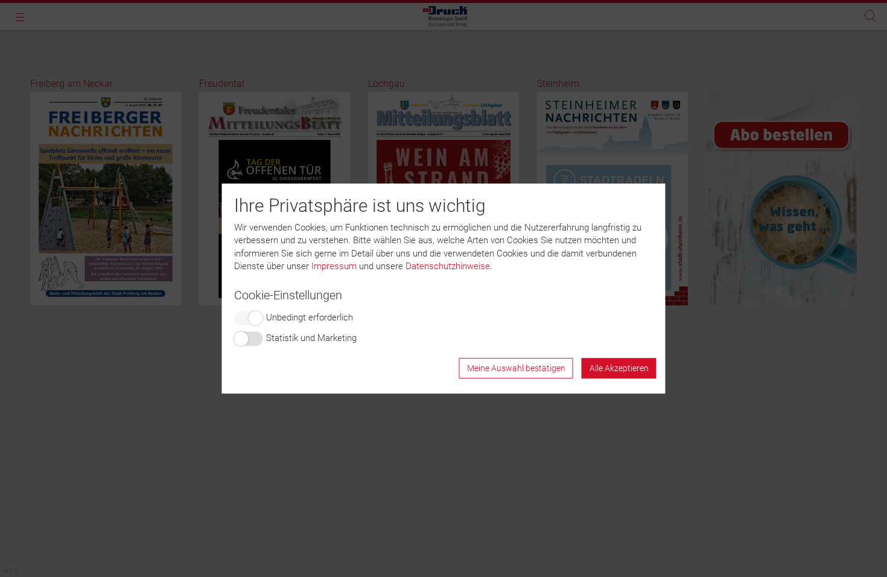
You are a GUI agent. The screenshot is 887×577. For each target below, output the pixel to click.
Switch (248, 318)
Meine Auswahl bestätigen (516, 368)
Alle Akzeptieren (619, 368)
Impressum (334, 266)
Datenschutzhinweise (447, 266)
